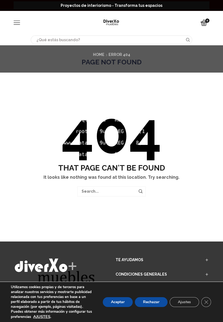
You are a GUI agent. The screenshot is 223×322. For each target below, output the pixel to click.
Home (98, 54)
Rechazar (151, 302)
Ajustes (184, 302)
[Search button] (188, 40)
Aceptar (118, 302)
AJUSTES (41, 316)
